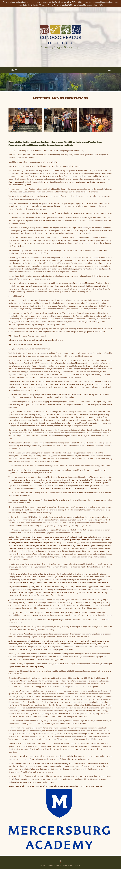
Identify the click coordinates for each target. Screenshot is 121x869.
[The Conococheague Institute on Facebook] (60, 861)
